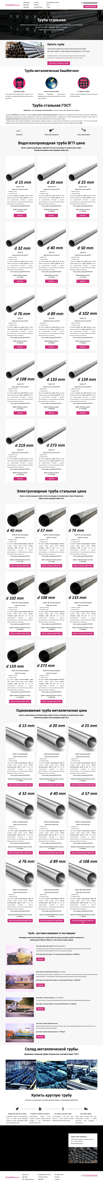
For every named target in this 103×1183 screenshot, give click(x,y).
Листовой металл (28, 1179)
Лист (48, 4)
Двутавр (26, 4)
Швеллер (26, 7)
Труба (48, 7)
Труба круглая (43, 1177)
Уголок (36, 2)
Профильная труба (53, 2)
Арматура (26, 2)
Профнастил (38, 7)
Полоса (36, 4)
